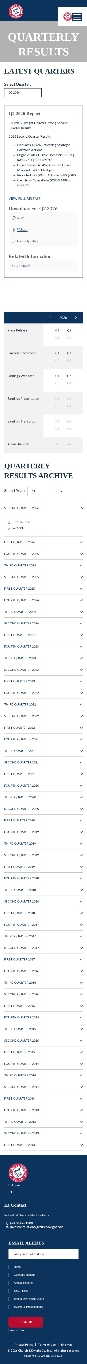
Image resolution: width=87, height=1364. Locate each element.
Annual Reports (23, 1282)
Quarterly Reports (24, 1274)
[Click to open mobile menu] (77, 17)
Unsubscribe (16, 1330)
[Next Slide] (76, 317)
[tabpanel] (43, 192)
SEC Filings (21, 1290)
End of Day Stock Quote (29, 1298)
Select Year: (14, 490)
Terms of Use (47, 1344)
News (17, 1266)
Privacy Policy (24, 1344)
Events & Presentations (28, 1306)
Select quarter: (17, 84)
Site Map (66, 1344)
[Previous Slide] (51, 317)
